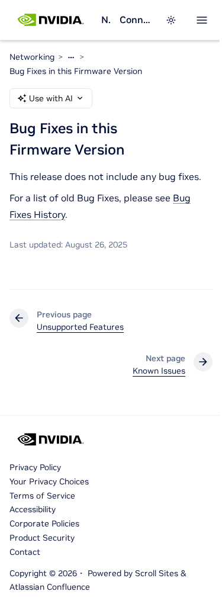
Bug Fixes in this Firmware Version (75, 71)
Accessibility (32, 509)
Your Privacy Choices (49, 481)
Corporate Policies (44, 523)
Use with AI (51, 98)
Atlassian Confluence (49, 586)
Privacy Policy (35, 467)
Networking (105, 19)
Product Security (42, 537)
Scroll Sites (156, 573)
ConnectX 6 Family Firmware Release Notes (135, 19)
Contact (24, 552)
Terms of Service (42, 495)
